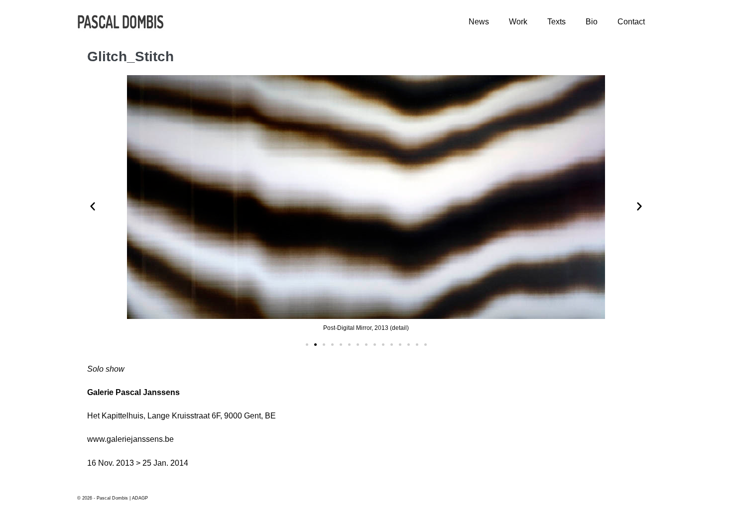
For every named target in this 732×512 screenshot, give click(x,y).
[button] (307, 344)
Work (518, 21)
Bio (592, 21)
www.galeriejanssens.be (130, 439)
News (479, 21)
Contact (631, 21)
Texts (556, 21)
